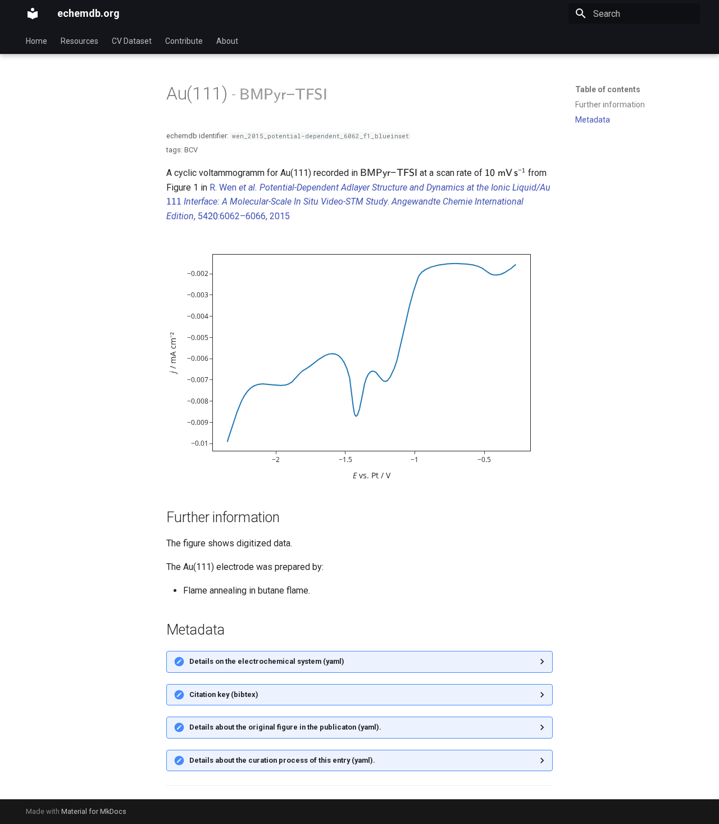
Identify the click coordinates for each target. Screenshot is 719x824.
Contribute (184, 41)
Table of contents (607, 89)
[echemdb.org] (32, 13)
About (227, 41)
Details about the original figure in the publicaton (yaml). (285, 727)
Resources (79, 41)
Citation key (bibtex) (223, 694)
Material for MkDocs (93, 811)
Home (36, 41)
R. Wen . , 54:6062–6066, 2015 (358, 201)
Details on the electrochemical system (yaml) (266, 661)
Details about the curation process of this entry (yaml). (282, 760)
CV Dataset (132, 41)
